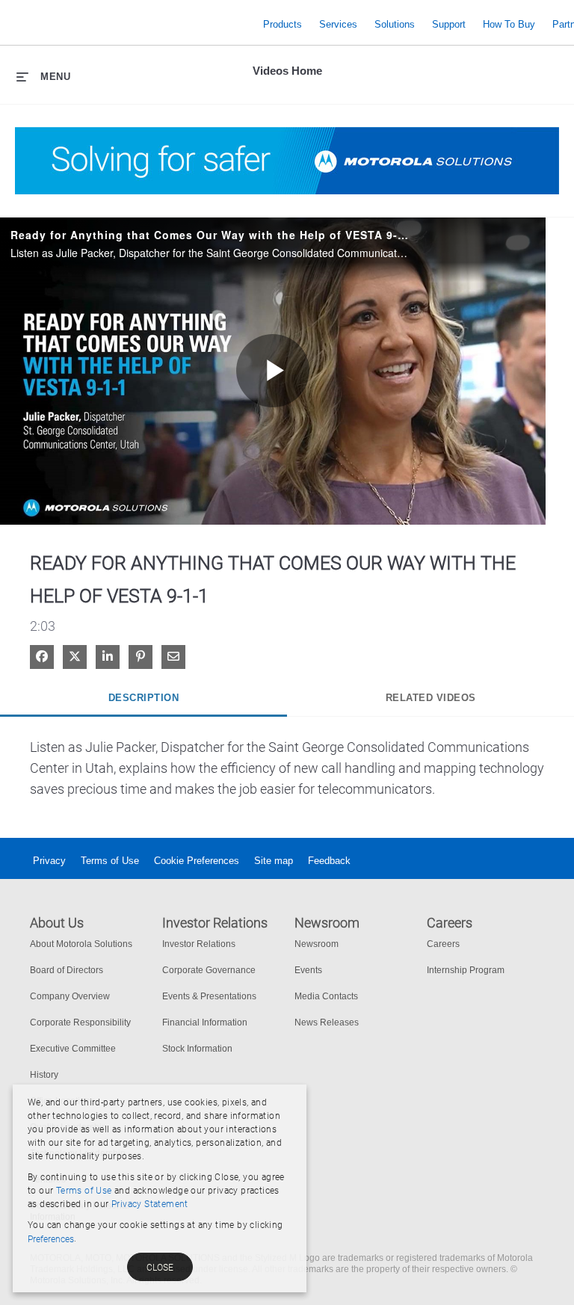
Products (282, 24)
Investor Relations (198, 944)
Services (338, 24)
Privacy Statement (149, 1204)
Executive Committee (73, 1048)
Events (308, 970)
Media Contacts (326, 996)
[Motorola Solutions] (135, 24)
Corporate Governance (209, 970)
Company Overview (70, 996)
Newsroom (316, 944)
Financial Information (204, 1022)
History (44, 1075)
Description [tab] (143, 697)
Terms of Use (110, 860)
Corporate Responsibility (80, 1022)
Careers (443, 944)
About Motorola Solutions (81, 944)
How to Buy (509, 24)
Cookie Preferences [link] (196, 860)
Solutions (394, 24)
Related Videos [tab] (431, 697)
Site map (273, 860)
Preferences (51, 1239)
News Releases (326, 1022)
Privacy (49, 860)
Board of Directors (66, 970)
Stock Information (197, 1048)
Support (449, 24)
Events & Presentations (209, 996)
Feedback (329, 860)
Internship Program (465, 970)
